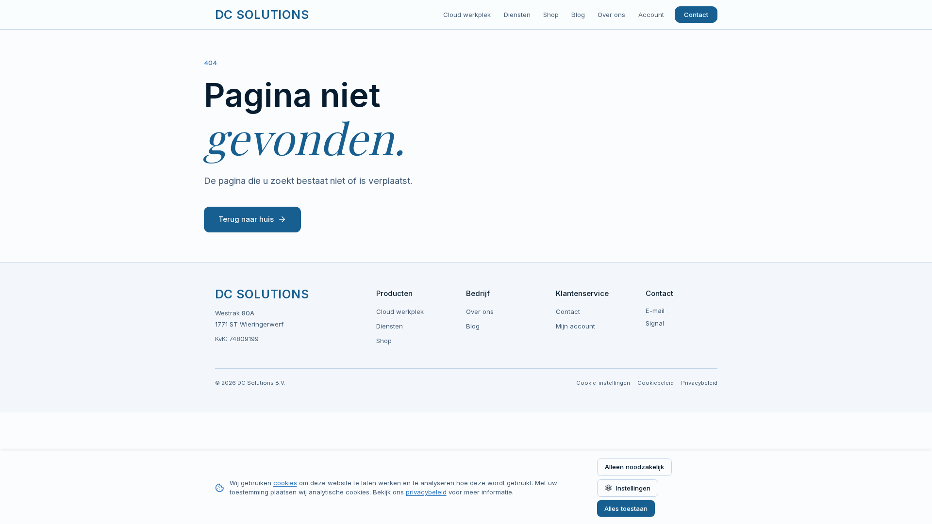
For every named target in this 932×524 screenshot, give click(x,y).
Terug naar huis (246, 219)
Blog (578, 14)
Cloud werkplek (467, 14)
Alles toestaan (626, 508)
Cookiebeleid (655, 382)
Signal (655, 323)
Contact (696, 14)
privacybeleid (426, 492)
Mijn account (575, 326)
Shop (551, 14)
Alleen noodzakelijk (634, 467)
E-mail (655, 310)
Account (651, 14)
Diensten (517, 14)
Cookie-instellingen (603, 382)
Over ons (611, 14)
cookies (285, 483)
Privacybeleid (699, 382)
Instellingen (633, 488)
